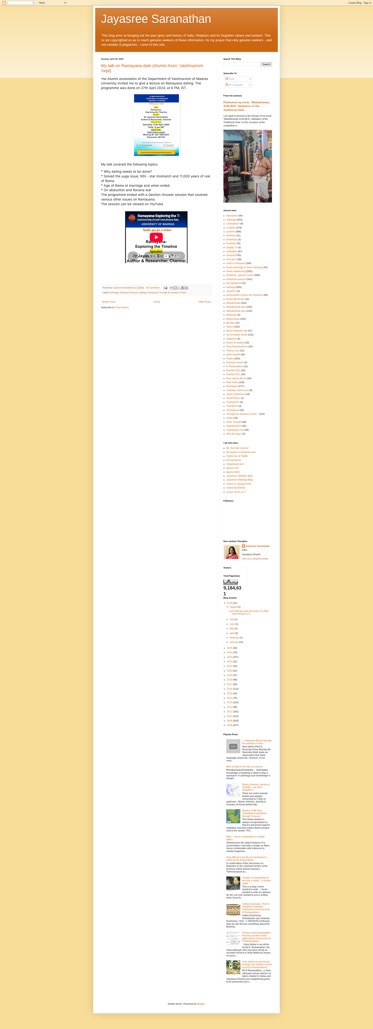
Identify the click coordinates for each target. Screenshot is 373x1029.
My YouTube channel (237, 448)
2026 (230, 603)
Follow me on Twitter (237, 456)
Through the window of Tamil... (173, 292)
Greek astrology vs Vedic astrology (244, 267)
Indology (142, 292)
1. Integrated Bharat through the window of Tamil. (257, 742)
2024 (230, 652)
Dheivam (231, 235)
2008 (230, 725)
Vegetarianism (233, 426)
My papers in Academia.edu (241, 452)
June (232, 624)
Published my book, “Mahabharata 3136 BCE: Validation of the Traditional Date (246, 106)
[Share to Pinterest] (186, 288)
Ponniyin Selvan (235, 362)
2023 (230, 657)
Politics (230, 358)
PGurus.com (232, 350)
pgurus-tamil (233, 472)
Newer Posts (108, 301)
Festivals (231, 243)
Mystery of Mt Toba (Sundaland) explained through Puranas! (254, 813)
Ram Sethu (232, 382)
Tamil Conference (235, 394)
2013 (230, 702)
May (232, 628)
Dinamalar (231, 239)
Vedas (229, 418)
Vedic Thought (233, 422)
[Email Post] (165, 287)
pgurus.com (232, 468)
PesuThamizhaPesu (237, 346)
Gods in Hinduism (235, 263)
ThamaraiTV (232, 402)
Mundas (230, 322)
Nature (230, 326)
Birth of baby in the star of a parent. (244, 766)
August (234, 607)
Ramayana (153, 292)
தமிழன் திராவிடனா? (236, 491)
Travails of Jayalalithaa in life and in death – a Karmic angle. (256, 880)
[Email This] (172, 288)
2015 (230, 693)
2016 (230, 688)
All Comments (235, 85)
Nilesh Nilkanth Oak (236, 330)
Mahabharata (233, 303)
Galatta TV (231, 247)
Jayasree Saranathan (156, 18)
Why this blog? (234, 434)
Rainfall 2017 (233, 374)
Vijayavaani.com (235, 430)
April (232, 633)
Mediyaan (231, 315)
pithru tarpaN (233, 354)
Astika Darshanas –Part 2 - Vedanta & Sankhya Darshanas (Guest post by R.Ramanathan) (256, 908)
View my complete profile (255, 558)
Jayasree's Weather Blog (239, 476)
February (235, 637)
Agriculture (232, 215)
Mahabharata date (236, 307)
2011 (230, 711)
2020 (230, 670)
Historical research (129, 292)
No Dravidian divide (236, 334)
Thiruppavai (232, 410)
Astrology (114, 292)
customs (230, 231)
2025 (230, 648)
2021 (230, 666)
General (230, 255)
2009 (230, 720)
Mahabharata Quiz (236, 311)
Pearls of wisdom (235, 342)
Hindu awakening (235, 271)
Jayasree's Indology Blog (239, 479)
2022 (230, 661)
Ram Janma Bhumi (236, 378)
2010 (230, 716)
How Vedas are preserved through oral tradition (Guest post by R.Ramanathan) (257, 964)
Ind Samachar (233, 283)
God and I (231, 259)
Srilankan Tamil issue (237, 390)
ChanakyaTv (233, 223)
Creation (230, 227)
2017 (230, 684)
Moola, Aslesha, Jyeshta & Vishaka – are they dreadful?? (256, 787)
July (232, 619)
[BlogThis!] (175, 288)
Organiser (231, 338)
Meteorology (233, 319)
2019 (230, 675)
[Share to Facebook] (183, 288)
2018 (230, 679)
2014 (230, 698)
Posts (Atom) (122, 307)
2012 (230, 707)
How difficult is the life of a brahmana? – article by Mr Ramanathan (247, 858)
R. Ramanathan (234, 366)
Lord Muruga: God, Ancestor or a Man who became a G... (249, 612)
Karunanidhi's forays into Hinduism (244, 295)
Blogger (201, 1004)
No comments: (153, 287)
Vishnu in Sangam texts (238, 484)
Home (157, 301)
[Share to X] (179, 288)
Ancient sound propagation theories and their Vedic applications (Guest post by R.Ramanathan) (256, 936)
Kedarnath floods (235, 299)
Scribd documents (235, 487)
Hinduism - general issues (240, 275)
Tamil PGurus (233, 398)
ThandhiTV (232, 406)
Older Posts (205, 301)
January (234, 642)
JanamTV (231, 291)
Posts (231, 79)
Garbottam (231, 251)
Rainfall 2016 (233, 370)
